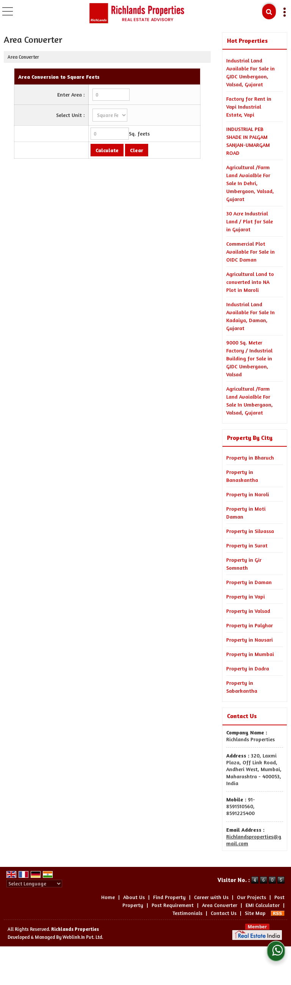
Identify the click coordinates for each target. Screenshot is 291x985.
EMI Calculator (263, 905)
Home (108, 897)
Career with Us (211, 897)
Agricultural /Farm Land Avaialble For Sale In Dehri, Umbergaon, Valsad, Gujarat (250, 183)
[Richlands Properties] (136, 13)
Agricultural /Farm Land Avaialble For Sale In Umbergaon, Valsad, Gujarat (249, 400)
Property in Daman (249, 582)
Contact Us (223, 913)
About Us (134, 897)
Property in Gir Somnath (243, 563)
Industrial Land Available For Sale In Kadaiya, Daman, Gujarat (250, 316)
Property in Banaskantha (242, 476)
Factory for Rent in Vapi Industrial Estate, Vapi (248, 106)
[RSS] (278, 913)
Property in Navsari (249, 639)
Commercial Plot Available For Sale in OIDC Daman (250, 251)
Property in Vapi (245, 596)
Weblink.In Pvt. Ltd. (83, 937)
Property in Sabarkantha (241, 687)
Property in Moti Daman (246, 512)
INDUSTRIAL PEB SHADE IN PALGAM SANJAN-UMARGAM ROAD (248, 141)
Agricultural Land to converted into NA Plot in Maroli (250, 282)
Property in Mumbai (250, 654)
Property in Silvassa (250, 531)
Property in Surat (247, 545)
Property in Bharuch (250, 457)
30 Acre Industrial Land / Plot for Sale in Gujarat (249, 221)
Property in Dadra (247, 668)
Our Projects (251, 897)
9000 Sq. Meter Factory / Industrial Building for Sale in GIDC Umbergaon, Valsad (249, 358)
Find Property (169, 897)
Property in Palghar (249, 625)
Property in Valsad (248, 611)
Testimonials (187, 913)
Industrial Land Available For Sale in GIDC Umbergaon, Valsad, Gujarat (250, 72)
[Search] (269, 11)
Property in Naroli (247, 494)
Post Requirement (173, 905)
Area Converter (219, 905)
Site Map (255, 913)
